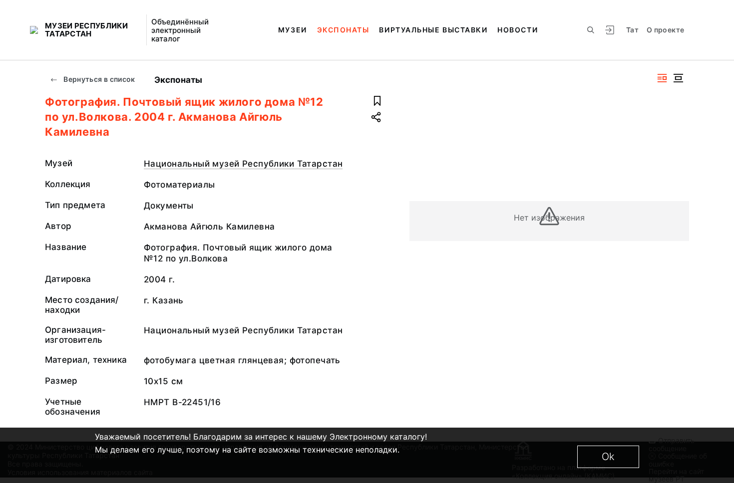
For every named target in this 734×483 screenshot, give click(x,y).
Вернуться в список (98, 79)
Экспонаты (343, 29)
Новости (517, 29)
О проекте (665, 29)
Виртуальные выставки (433, 29)
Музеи (292, 29)
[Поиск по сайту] (590, 29)
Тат (632, 29)
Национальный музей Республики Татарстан (243, 164)
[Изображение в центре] (678, 78)
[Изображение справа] (662, 78)
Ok (608, 457)
